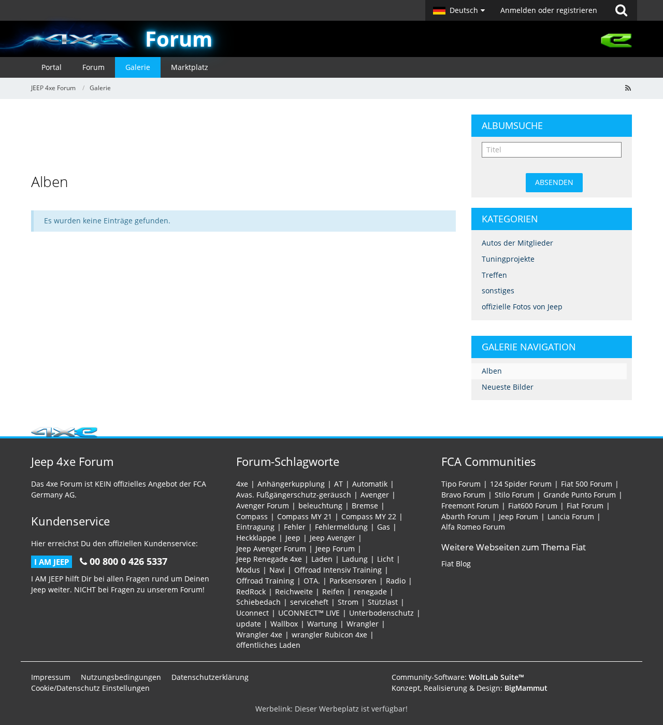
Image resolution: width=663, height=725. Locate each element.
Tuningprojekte (508, 259)
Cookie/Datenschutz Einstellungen (90, 688)
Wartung (322, 624)
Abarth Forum (465, 516)
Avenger (375, 495)
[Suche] (621, 10)
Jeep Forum (335, 548)
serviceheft (309, 602)
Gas (383, 527)
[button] (459, 10)
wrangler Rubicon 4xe (329, 634)
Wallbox (284, 624)
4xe (242, 484)
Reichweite (294, 591)
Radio (396, 581)
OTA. (312, 581)
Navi (277, 570)
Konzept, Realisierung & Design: (469, 688)
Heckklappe (256, 538)
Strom (348, 602)
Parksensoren (353, 581)
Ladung (355, 559)
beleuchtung (320, 505)
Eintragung (255, 527)
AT (338, 484)
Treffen (494, 275)
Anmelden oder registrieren (548, 10)
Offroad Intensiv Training (338, 570)
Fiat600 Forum (532, 505)
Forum (178, 38)
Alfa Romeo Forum (473, 527)
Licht (385, 559)
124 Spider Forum (521, 484)
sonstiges (498, 290)
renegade (370, 591)
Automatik (369, 484)
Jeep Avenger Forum (271, 548)
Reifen (333, 591)
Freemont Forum (470, 505)
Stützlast (383, 602)
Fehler (295, 527)
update (248, 624)
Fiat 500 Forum (586, 484)
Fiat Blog (456, 563)
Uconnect (252, 613)
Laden (322, 559)
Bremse (365, 505)
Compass (252, 516)
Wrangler (363, 624)
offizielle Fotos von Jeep (522, 306)
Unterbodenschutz (381, 613)
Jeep (292, 538)
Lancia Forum (570, 516)
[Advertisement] (243, 138)
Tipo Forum (461, 484)
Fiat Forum (585, 505)
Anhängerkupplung (291, 484)
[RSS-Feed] (628, 88)
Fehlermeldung (341, 527)
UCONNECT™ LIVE (309, 613)
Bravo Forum (463, 495)
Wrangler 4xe (259, 634)
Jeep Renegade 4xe (269, 559)
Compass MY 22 (368, 516)
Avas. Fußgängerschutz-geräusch (293, 495)
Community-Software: (458, 677)
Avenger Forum (262, 505)
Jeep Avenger (332, 538)
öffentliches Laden (268, 645)
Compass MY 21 (304, 516)
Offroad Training (265, 581)
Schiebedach (258, 602)
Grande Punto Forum (579, 495)
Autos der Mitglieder (517, 243)
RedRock (251, 591)
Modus (248, 570)
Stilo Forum (514, 495)
